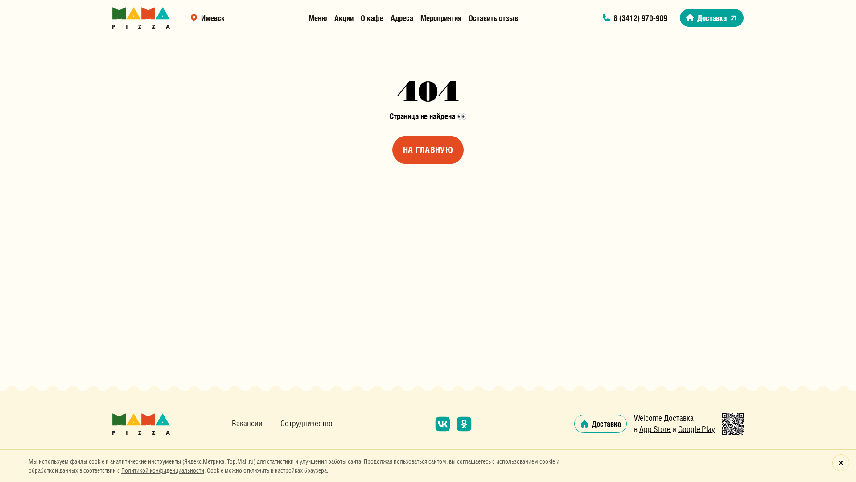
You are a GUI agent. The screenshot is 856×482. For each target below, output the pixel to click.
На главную (428, 150)
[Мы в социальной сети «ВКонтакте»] (443, 424)
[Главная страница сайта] (141, 18)
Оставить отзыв (493, 17)
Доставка (712, 17)
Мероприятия (440, 17)
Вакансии (247, 423)
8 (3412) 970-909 (640, 17)
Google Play (696, 429)
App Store (655, 429)
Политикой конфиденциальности (162, 470)
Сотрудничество (306, 423)
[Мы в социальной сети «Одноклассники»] (464, 424)
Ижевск (213, 17)
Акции (344, 17)
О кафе (372, 17)
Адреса (402, 17)
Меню (318, 17)
